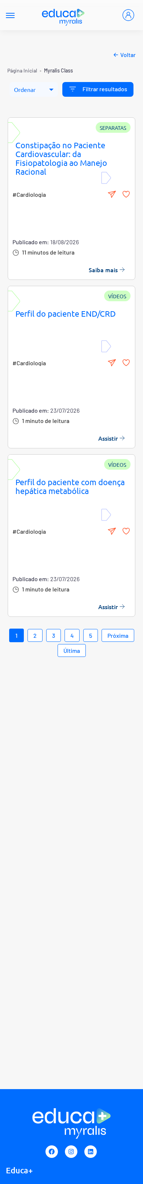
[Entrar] (128, 15)
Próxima (117, 635)
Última (71, 650)
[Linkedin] (90, 1151)
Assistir (108, 438)
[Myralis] (64, 15)
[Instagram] (71, 1151)
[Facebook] (51, 1151)
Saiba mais (103, 270)
